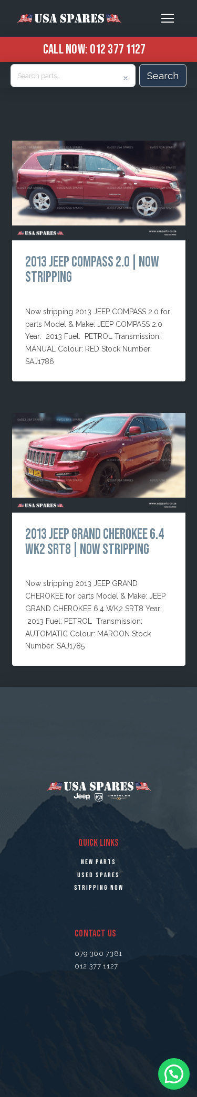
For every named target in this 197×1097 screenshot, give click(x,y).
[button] (167, 18)
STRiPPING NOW (98, 887)
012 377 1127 (118, 48)
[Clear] (125, 78)
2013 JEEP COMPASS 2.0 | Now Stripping (92, 269)
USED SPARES (98, 875)
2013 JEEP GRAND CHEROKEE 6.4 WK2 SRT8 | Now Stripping (94, 541)
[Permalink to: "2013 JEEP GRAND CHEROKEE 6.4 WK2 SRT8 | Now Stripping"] (98, 463)
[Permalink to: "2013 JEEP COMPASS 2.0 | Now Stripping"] (98, 190)
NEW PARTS (98, 862)
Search (163, 75)
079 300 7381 (98, 953)
